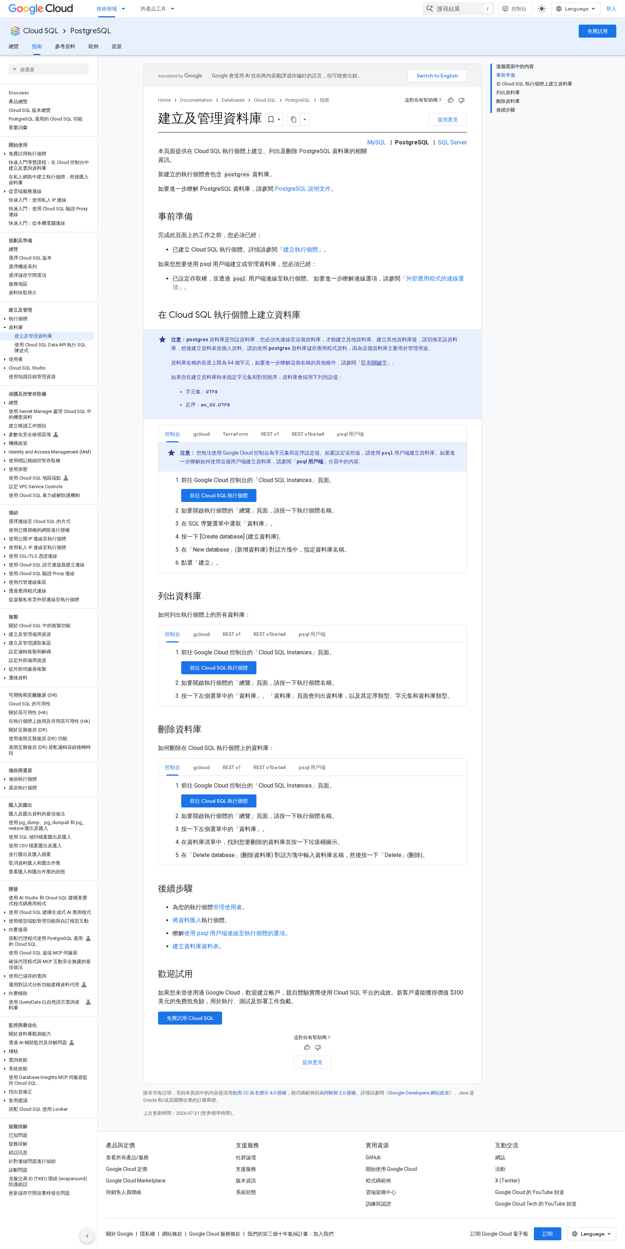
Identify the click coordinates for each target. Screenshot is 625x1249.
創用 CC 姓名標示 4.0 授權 (259, 1093)
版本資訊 (246, 1180)
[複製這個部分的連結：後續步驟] (200, 889)
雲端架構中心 (381, 1192)
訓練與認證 (378, 1204)
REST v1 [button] (270, 434)
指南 (37, 46)
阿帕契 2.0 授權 (340, 1093)
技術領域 (107, 8)
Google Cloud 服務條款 (215, 1234)
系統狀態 (246, 1192)
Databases (233, 100)
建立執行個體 (300, 249)
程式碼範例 (378, 1180)
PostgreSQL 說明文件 (303, 188)
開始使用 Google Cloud (391, 1169)
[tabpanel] (312, 505)
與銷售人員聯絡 (123, 1192)
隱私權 (147, 1234)
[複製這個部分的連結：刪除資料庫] (208, 730)
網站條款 (172, 1234)
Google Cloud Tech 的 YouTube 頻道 (536, 1204)
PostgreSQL (90, 30)
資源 (116, 46)
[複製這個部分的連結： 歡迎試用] (202, 974)
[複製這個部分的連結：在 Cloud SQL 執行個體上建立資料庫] (308, 315)
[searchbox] (49, 69)
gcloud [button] (201, 434)
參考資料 (65, 46)
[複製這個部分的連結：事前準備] (200, 217)
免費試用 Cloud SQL (190, 1018)
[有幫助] (450, 100)
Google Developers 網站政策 (419, 1093)
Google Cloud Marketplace (136, 1180)
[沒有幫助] (461, 100)
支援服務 (246, 1169)
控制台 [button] (172, 434)
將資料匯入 (187, 920)
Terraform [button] (235, 434)
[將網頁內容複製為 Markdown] (293, 119)
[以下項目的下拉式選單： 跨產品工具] (174, 8)
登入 (611, 9)
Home (164, 100)
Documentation (196, 100)
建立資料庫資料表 (196, 946)
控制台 (519, 8)
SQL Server (452, 142)
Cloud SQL (41, 30)
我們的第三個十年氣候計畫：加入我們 (290, 1234)
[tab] (172, 433)
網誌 (500, 1157)
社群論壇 (246, 1157)
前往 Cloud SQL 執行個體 (219, 495)
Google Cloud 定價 (126, 1169)
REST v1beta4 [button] (308, 434)
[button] (47, 153)
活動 (500, 1169)
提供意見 (448, 119)
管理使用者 (227, 907)
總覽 (14, 46)
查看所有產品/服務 (127, 1157)
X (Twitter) (507, 1180)
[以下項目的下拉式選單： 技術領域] (125, 8)
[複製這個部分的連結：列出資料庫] (208, 596)
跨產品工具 (153, 8)
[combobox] (458, 8)
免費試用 (597, 31)
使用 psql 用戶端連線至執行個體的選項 (234, 933)
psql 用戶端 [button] (350, 434)
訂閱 (548, 1234)
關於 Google (119, 1234)
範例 (93, 46)
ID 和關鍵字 (374, 363)
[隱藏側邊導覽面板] (87, 1236)
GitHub (373, 1157)
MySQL (376, 142)
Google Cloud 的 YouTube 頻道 (529, 1192)
